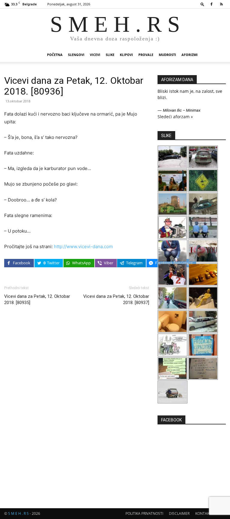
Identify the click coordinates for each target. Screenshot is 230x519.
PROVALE (145, 54)
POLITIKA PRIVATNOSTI (144, 513)
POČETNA (55, 54)
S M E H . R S (18, 513)
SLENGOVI (76, 54)
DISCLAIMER (179, 513)
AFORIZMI (189, 54)
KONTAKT (203, 513)
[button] (202, 4)
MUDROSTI (167, 54)
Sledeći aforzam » (175, 116)
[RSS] (221, 4)
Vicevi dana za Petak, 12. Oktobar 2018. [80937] (116, 299)
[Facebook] (211, 4)
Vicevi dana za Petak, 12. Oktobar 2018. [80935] (37, 299)
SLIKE (110, 54)
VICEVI (95, 54)
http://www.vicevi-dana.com (83, 246)
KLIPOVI (126, 54)
